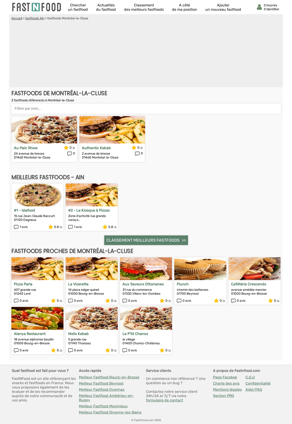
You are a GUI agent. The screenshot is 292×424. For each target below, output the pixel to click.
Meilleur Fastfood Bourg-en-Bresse (109, 377)
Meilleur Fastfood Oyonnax (102, 389)
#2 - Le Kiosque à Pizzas (89, 210)
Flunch (183, 284)
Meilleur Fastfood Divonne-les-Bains (110, 412)
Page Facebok (225, 377)
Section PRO (223, 395)
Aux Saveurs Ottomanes (143, 284)
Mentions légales (227, 389)
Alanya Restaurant (30, 334)
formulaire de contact (164, 400)
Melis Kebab (78, 334)
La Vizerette (78, 284)
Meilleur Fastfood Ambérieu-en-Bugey (106, 397)
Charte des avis (226, 383)
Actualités (106, 7)
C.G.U (250, 377)
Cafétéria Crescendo (248, 284)
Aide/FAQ (253, 389)
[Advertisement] (146, 54)
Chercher (78, 7)
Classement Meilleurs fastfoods (143, 240)
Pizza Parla (23, 284)
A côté (184, 7)
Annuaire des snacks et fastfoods (37, 7)
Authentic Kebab (96, 148)
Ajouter (223, 7)
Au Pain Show (26, 148)
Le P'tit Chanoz (135, 334)
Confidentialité (258, 383)
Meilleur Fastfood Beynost (101, 383)
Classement (144, 7)
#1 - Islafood (24, 210)
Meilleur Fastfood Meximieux (103, 406)
